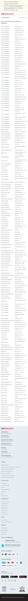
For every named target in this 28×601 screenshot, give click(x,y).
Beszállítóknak (4, 532)
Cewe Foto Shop (4, 503)
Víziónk (2, 487)
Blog (2, 493)
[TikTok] (2, 581)
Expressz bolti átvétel (9, 8)
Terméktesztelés (4, 514)
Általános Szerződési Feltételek (7, 469)
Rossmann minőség (5, 485)
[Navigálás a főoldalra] (7, 14)
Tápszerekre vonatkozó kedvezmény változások (10, 467)
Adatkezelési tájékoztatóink (6, 471)
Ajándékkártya (4, 505)
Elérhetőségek (4, 528)
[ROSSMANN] (7, 428)
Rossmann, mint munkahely (6, 522)
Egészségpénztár (4, 507)
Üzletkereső (3, 534)
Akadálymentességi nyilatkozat (7, 477)
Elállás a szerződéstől (5, 473)
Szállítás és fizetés (5, 465)
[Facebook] (5, 581)
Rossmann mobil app (5, 501)
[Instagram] (9, 581)
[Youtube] (12, 581)
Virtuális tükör (4, 512)
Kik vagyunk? (3, 483)
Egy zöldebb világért (5, 489)
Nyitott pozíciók (4, 520)
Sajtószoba (3, 491)
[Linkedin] (15, 580)
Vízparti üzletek (4, 510)
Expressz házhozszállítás (16, 6)
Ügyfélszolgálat (4, 530)
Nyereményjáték (4, 495)
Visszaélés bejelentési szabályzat (7, 475)
